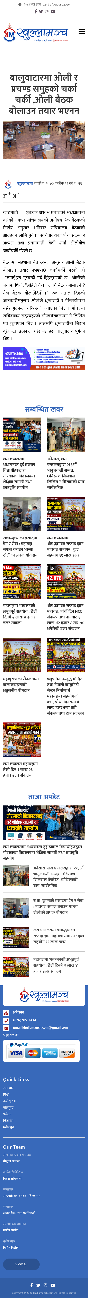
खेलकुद (8, 1108)
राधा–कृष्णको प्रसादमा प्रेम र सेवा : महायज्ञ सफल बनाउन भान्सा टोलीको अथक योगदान (20, 547)
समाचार (8, 1088)
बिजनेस (8, 1121)
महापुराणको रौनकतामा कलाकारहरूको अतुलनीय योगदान (21, 685)
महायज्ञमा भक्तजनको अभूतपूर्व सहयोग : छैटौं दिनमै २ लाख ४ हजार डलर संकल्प (20, 614)
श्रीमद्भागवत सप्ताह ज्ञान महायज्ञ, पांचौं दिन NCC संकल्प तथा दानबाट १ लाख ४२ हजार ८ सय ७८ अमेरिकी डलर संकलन (65, 617)
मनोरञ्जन (8, 1127)
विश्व (6, 1095)
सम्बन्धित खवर (44, 409)
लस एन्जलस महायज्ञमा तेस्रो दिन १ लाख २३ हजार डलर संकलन (20, 769)
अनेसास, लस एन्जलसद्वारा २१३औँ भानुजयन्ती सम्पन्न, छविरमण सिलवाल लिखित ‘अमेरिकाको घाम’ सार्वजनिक (66, 473)
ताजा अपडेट (44, 797)
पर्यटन (7, 1114)
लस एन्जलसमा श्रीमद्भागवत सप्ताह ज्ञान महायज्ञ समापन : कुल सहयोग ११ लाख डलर (65, 547)
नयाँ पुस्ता (9, 1101)
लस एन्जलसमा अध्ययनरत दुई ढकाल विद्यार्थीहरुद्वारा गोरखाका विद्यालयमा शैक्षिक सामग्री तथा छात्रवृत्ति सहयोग (19, 473)
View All (21, 1264)
